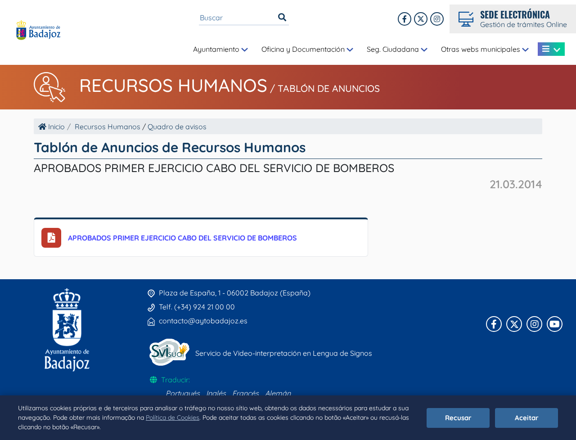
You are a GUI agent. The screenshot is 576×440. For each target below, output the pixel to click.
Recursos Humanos (173, 85)
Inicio (55, 126)
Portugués (183, 393)
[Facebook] (404, 19)
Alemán (278, 393)
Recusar (458, 417)
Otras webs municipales (481, 49)
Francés (245, 393)
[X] (421, 19)
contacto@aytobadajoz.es (203, 320)
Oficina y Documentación (303, 49)
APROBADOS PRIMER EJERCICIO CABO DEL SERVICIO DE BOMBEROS (182, 237)
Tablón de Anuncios (329, 88)
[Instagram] (437, 19)
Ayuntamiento (217, 49)
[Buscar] (282, 18)
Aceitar (527, 417)
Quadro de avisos (177, 126)
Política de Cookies (172, 417)
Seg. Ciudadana (394, 49)
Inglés (216, 393)
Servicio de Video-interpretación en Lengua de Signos (283, 353)
